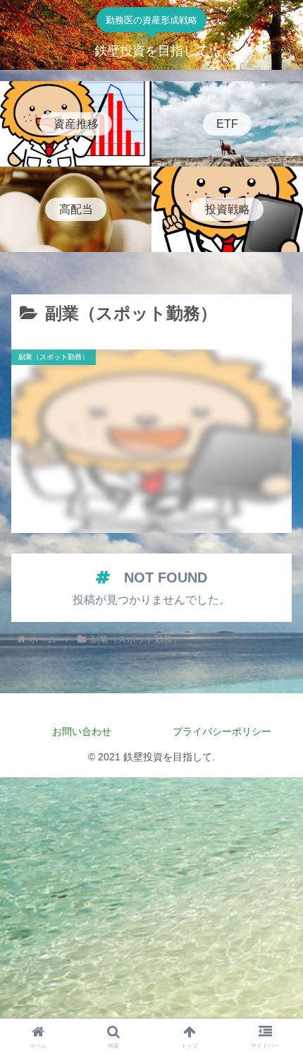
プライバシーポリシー (227, 731)
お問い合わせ (81, 731)
